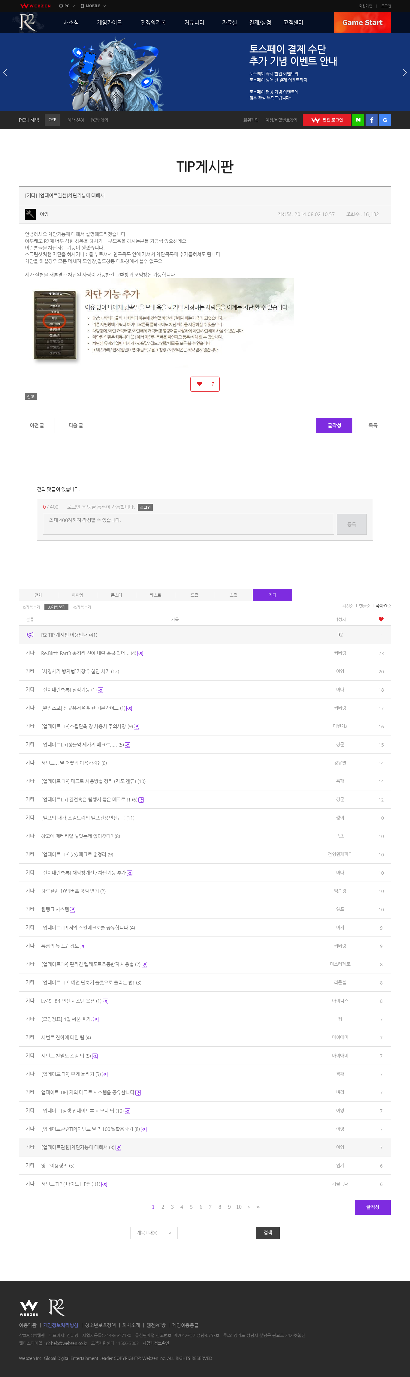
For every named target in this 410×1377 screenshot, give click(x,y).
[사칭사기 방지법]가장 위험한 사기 (80, 671)
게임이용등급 (185, 1325)
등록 (351, 524)
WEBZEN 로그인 (327, 120)
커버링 (340, 652)
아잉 (44, 214)
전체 (38, 595)
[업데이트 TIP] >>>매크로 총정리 (77, 854)
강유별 (340, 762)
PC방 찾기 (99, 120)
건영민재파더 (340, 854)
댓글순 (364, 605)
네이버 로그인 (358, 120)
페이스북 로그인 (372, 120)
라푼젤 (340, 982)
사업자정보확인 (156, 1343)
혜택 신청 (76, 120)
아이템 (77, 595)
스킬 (233, 595)
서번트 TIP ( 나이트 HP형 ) (70, 1184)
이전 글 (37, 425)
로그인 (386, 6)
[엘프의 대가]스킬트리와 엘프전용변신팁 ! (87, 818)
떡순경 (340, 890)
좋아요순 (383, 605)
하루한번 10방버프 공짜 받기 (73, 891)
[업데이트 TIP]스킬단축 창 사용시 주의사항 (87, 726)
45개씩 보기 (82, 607)
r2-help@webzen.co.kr (66, 1343)
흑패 (340, 780)
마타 (340, 689)
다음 (405, 72)
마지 (340, 927)
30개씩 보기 (56, 607)
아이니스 (340, 1000)
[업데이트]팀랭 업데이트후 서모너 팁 (82, 1111)
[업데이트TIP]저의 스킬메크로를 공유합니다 (88, 928)
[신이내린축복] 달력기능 (69, 690)
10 (238, 1207)
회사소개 (131, 1325)
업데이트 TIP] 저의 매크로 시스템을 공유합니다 (88, 1092)
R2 (28, 22)
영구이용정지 (57, 1165)
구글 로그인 (385, 120)
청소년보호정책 (100, 1325)
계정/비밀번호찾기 (281, 120)
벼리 (340, 1092)
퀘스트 (155, 595)
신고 (31, 396)
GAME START (362, 22)
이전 (5, 72)
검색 (268, 1232)
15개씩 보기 (31, 607)
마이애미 (340, 1037)
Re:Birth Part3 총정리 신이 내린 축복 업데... (88, 653)
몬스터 (116, 595)
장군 (340, 744)
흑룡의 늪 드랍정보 (60, 946)
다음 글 (76, 425)
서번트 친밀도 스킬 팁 (66, 1056)
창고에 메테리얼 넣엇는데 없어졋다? (80, 836)
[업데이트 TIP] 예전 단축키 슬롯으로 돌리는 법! (91, 982)
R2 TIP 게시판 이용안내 (69, 635)
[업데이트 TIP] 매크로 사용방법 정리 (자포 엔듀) (93, 781)
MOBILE (93, 5)
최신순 (348, 605)
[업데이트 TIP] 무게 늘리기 (71, 1074)
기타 (272, 595)
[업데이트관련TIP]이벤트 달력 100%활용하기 (90, 1129)
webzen (35, 6)
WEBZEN (29, 1307)
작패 (340, 1073)
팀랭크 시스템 (55, 909)
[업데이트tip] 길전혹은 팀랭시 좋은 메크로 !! (89, 799)
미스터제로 (340, 964)
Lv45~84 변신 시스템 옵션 (71, 1001)
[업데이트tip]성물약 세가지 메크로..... (82, 744)
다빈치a (340, 726)
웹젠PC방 (156, 1325)
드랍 (194, 595)
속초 (340, 835)
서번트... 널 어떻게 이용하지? (74, 763)
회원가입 (365, 6)
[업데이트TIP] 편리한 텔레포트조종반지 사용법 (90, 964)
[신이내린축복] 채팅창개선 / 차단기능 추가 (84, 873)
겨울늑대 (340, 1183)
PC (67, 5)
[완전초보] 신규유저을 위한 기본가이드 (83, 708)
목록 (373, 425)
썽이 (340, 817)
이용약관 (28, 1325)
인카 (340, 1165)
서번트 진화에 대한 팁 (66, 1037)
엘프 (340, 909)
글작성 (334, 425)
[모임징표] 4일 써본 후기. (67, 1019)
